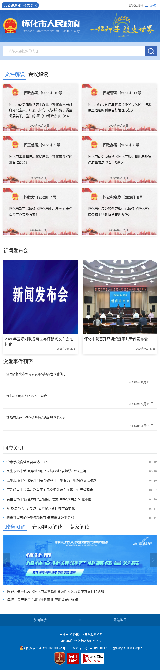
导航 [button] (152, 5)
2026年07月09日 (118, 230)
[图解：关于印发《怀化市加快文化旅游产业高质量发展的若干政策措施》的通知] (80, 560)
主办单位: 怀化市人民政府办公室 (81, 634)
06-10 (153, 471)
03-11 (153, 508)
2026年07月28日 (39, 178)
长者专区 (30, 5)
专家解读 (79, 526)
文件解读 (15, 74)
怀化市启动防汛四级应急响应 (26, 395)
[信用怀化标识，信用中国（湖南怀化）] (74, 659)
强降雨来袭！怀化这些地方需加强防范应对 (36, 417)
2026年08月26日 (39, 125)
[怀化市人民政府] (41, 26)
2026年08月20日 (66, 348)
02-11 (153, 518)
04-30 (153, 480)
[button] (6, 560)
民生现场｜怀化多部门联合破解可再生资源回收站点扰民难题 (51, 480)
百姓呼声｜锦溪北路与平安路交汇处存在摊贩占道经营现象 (49, 489)
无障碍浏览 (12, 5)
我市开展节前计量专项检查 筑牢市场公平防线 (40, 517)
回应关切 (13, 447)
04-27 (153, 490)
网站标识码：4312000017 (90, 648)
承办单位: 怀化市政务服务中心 (81, 640)
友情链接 (40, 619)
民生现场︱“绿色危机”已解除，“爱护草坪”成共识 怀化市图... (50, 499)
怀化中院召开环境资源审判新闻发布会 (116, 338)
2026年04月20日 (141, 425)
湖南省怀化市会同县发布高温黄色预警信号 (36, 374)
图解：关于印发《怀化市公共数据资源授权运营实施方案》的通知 (55, 591)
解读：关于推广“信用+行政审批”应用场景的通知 (42, 599)
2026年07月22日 (118, 178)
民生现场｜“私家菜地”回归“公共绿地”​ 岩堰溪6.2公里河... (47, 471)
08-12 (153, 462)
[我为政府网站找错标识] (93, 658)
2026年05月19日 (141, 403)
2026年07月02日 (39, 230)
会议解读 (38, 74)
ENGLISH (136, 5)
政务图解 (15, 526)
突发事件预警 (18, 361)
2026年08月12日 (141, 381)
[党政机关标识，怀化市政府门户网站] (60, 658)
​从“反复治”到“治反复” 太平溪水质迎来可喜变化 (40, 508)
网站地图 (120, 619)
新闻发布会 (15, 250)
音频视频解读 (47, 526)
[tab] (14, 75)
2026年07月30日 (118, 125)
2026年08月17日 (145, 348)
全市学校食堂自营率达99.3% (27, 461)
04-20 (153, 499)
